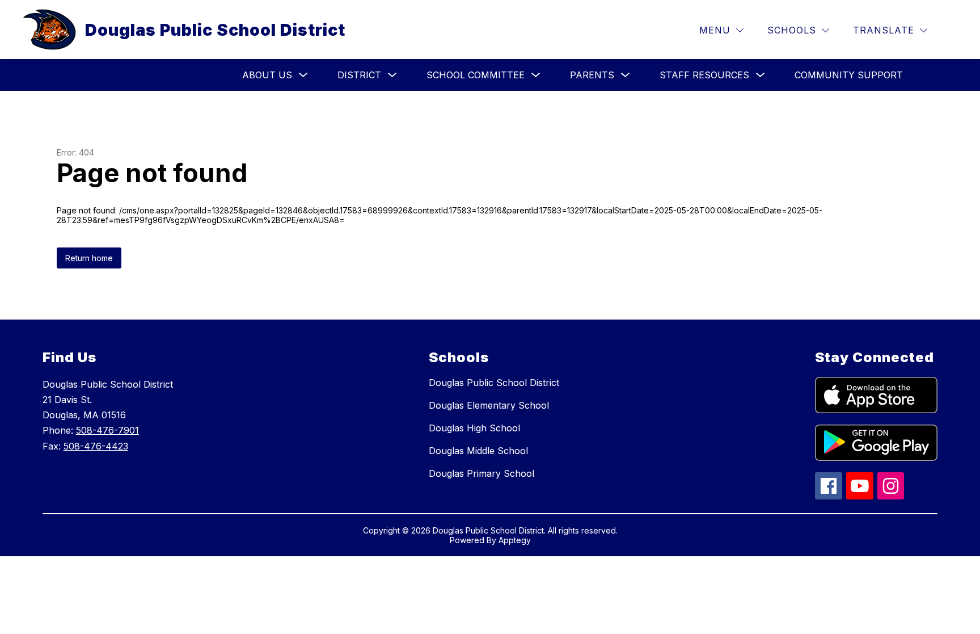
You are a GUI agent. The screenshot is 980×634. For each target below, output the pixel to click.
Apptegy (515, 540)
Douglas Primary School (481, 473)
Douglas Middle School (478, 450)
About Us (267, 75)
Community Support (849, 75)
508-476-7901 (107, 430)
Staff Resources (704, 75)
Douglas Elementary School (489, 405)
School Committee (475, 75)
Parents (592, 75)
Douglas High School (474, 428)
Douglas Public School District (494, 382)
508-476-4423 (96, 446)
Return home (89, 258)
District (359, 75)
